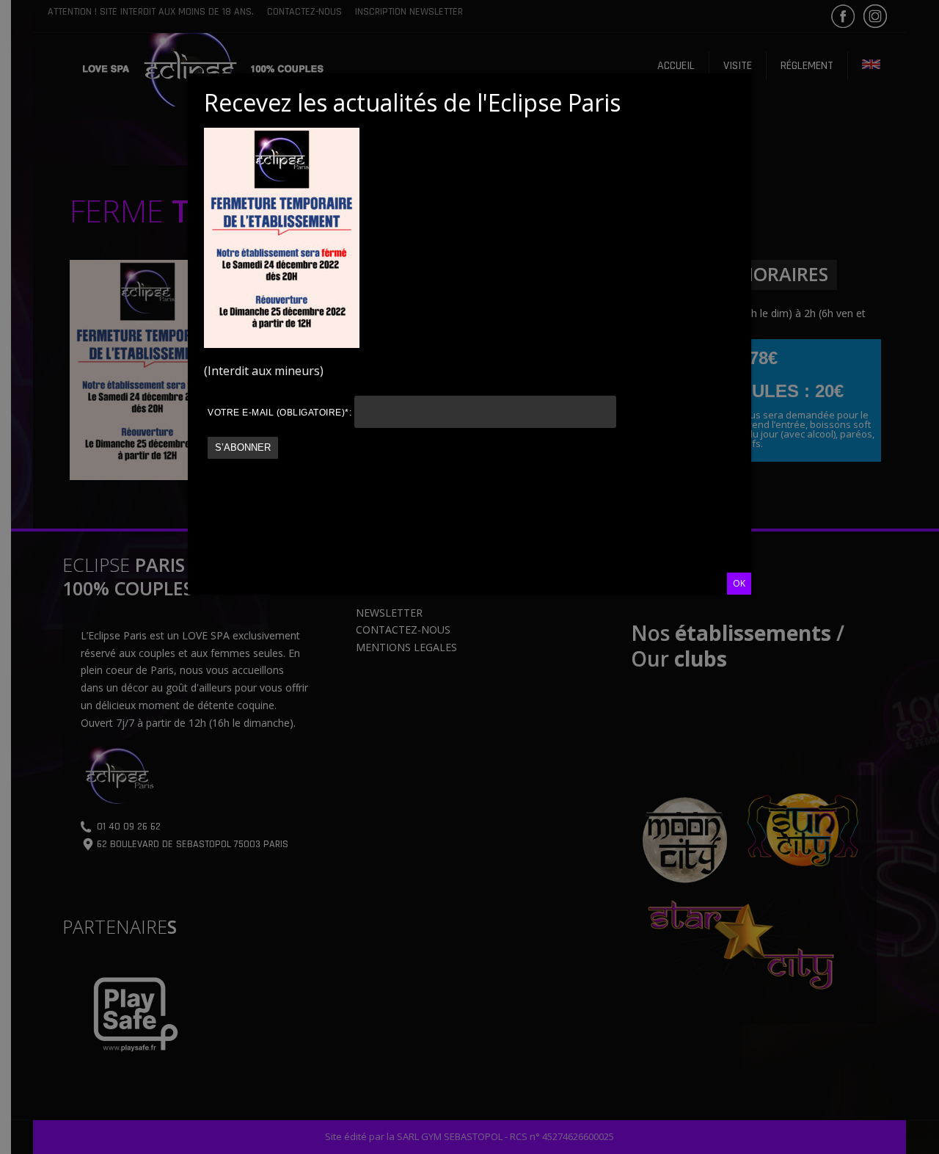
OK (739, 583)
